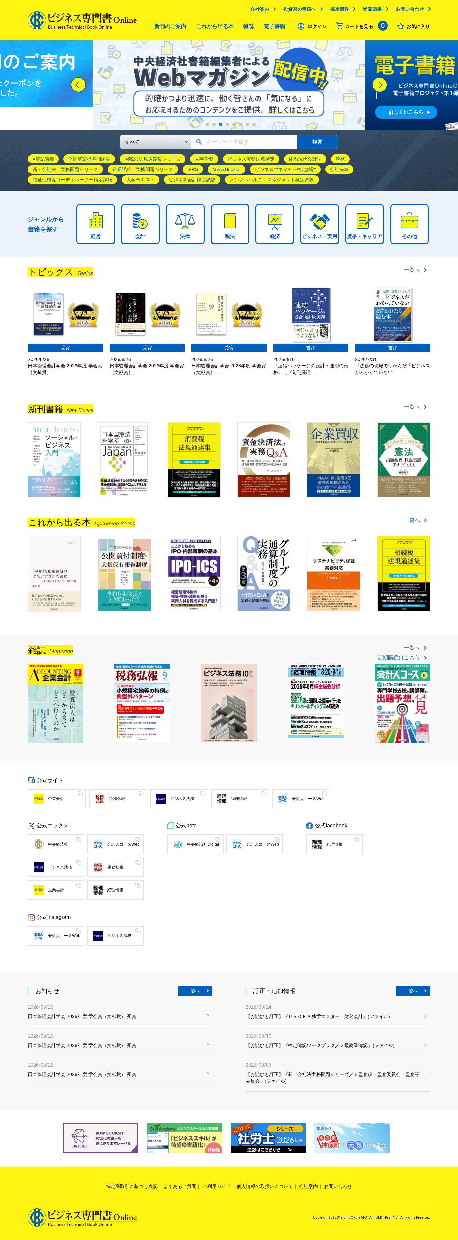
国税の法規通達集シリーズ (152, 159)
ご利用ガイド (217, 1186)
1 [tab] (207, 124)
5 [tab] (234, 124)
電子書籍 (274, 26)
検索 (317, 141)
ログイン (317, 26)
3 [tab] (220, 124)
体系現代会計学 (305, 159)
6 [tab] (240, 124)
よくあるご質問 (180, 1186)
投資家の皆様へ (299, 9)
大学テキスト (140, 179)
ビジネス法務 (182, 798)
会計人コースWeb (308, 798)
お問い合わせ (410, 9)
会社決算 (339, 169)
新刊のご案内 (170, 26)
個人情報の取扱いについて (265, 1186)
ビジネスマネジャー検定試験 (285, 169)
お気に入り (418, 26)
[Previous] (78, 84)
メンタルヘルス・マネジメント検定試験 (272, 179)
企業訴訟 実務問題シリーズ (142, 169)
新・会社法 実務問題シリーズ (65, 169)
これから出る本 (215, 26)
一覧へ (412, 270)
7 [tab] (247, 124)
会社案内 (259, 9)
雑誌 (248, 26)
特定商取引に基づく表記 (132, 1186)
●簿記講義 (43, 159)
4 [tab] (227, 124)
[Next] (379, 84)
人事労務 (204, 159)
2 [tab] (214, 124)
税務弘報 (117, 798)
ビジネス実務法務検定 (251, 159)
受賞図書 (372, 9)
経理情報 (239, 798)
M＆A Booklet (226, 169)
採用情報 (339, 9)
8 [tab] (254, 124)
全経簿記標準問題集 (89, 159)
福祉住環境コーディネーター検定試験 (72, 179)
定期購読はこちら (398, 657)
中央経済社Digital (203, 844)
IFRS (192, 169)
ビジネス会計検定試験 (192, 179)
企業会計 (56, 798)
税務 (340, 159)
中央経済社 (58, 844)
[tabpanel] (229, 85)
